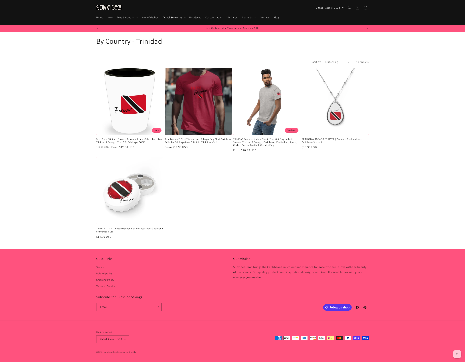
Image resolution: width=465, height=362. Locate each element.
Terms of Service (105, 286)
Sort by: (316, 62)
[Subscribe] (157, 307)
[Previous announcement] (98, 28)
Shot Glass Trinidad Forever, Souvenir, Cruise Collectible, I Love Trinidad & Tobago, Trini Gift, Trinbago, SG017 (129, 141)
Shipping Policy (105, 279)
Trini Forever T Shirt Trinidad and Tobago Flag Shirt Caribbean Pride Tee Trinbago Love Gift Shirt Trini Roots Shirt (198, 141)
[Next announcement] (367, 28)
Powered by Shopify (126, 352)
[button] (127, 17)
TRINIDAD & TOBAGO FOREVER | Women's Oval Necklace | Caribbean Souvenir (332, 141)
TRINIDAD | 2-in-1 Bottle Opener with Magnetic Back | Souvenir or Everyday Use (129, 230)
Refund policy (104, 273)
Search (100, 267)
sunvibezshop (110, 352)
